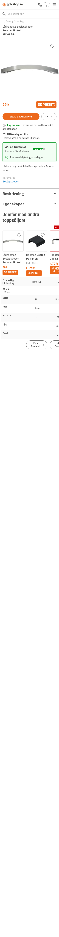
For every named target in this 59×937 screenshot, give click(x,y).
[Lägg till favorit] (52, 46)
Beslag (9, 21)
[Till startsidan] (13, 4)
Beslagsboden (11, 181)
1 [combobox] (47, 116)
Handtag (19, 21)
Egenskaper (13, 203)
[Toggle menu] (54, 5)
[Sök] (4, 13)
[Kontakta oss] (40, 5)
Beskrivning (13, 193)
